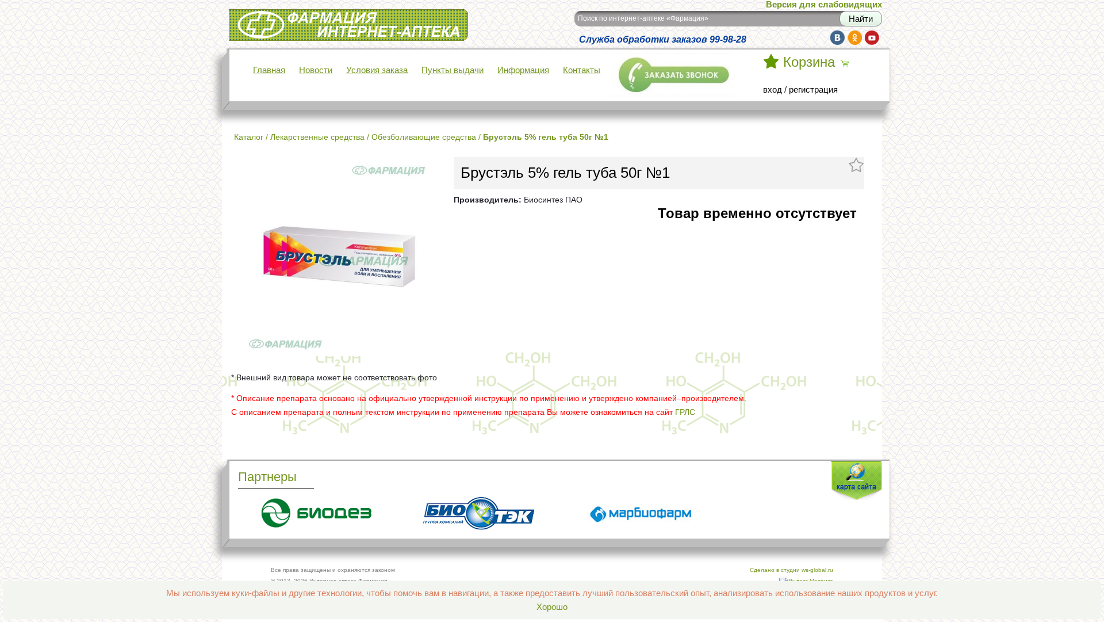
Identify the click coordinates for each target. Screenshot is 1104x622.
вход (772, 89)
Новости (315, 70)
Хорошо (552, 607)
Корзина (809, 62)
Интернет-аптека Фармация (283, 16)
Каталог (248, 137)
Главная (269, 70)
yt (872, 37)
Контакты (581, 70)
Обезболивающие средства (423, 137)
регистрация (813, 89)
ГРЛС (685, 412)
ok (855, 37)
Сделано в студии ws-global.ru (791, 570)
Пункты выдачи (452, 70)
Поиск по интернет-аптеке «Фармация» (643, 18)
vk (837, 37)
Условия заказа (377, 70)
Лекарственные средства (317, 137)
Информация (523, 70)
